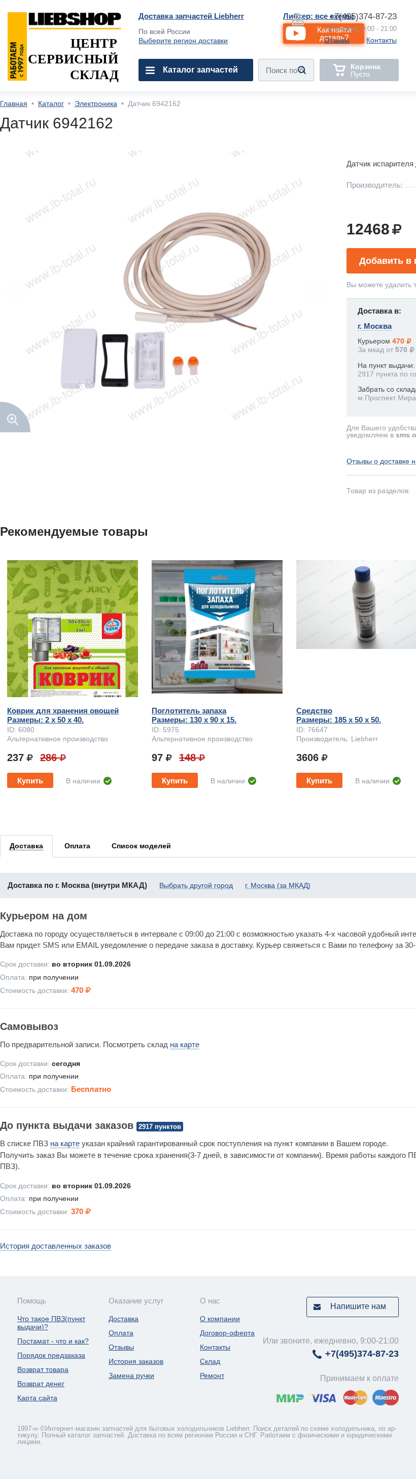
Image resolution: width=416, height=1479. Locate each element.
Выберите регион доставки (183, 41)
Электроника (96, 103)
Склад (210, 1361)
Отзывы (337, 40)
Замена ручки (131, 1375)
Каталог (51, 103)
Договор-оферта (227, 1333)
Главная (13, 103)
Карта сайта (37, 1398)
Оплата (121, 1333)
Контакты (381, 40)
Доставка (123, 1319)
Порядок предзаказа (51, 1355)
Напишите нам (358, 1306)
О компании (220, 1319)
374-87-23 (363, 16)
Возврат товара (42, 1369)
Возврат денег (40, 1384)
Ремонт (212, 1375)
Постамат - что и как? (53, 1341)
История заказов (136, 1361)
